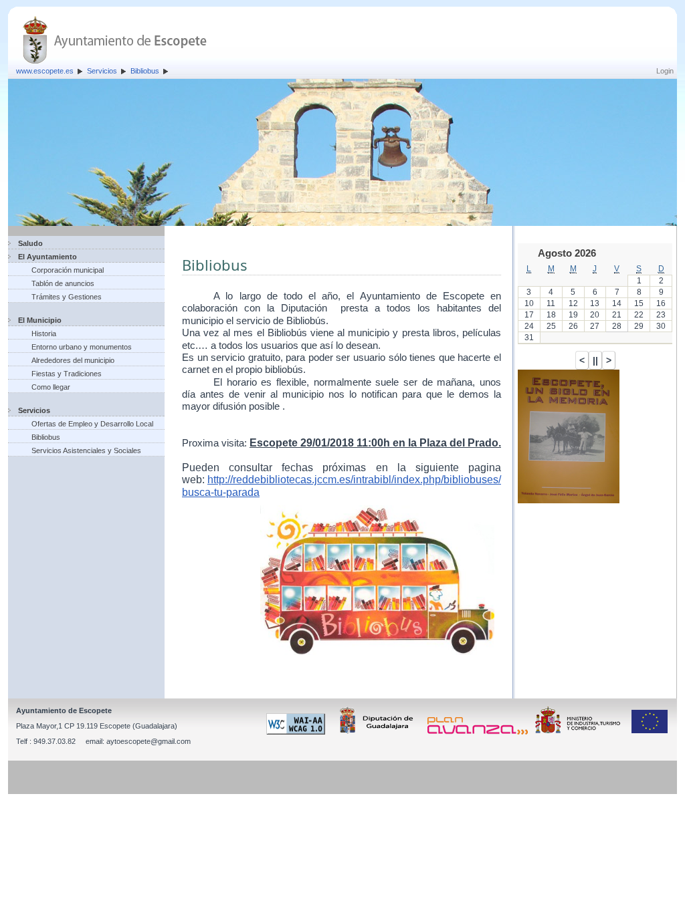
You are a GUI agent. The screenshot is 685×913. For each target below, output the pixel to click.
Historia (43, 334)
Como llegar (50, 387)
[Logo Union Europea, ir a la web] (649, 732)
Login (665, 71)
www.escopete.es (45, 71)
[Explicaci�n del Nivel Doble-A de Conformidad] (298, 732)
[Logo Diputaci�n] (378, 732)
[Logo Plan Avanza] (479, 732)
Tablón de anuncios (62, 283)
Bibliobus (144, 71)
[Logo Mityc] (581, 732)
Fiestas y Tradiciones (66, 374)
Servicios (102, 71)
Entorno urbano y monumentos (81, 347)
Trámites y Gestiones (66, 297)
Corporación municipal (67, 270)
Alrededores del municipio (72, 360)
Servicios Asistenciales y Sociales (86, 450)
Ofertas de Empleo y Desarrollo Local (92, 424)
